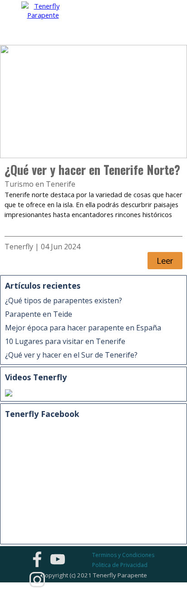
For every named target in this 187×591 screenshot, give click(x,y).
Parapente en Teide (38, 314)
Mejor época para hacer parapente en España (83, 328)
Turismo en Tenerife (40, 184)
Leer (165, 260)
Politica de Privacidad (120, 565)
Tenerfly (19, 247)
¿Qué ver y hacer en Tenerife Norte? (92, 169)
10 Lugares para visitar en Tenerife (65, 341)
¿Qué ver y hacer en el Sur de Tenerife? (71, 355)
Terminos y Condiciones (123, 555)
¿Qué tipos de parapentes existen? (63, 300)
